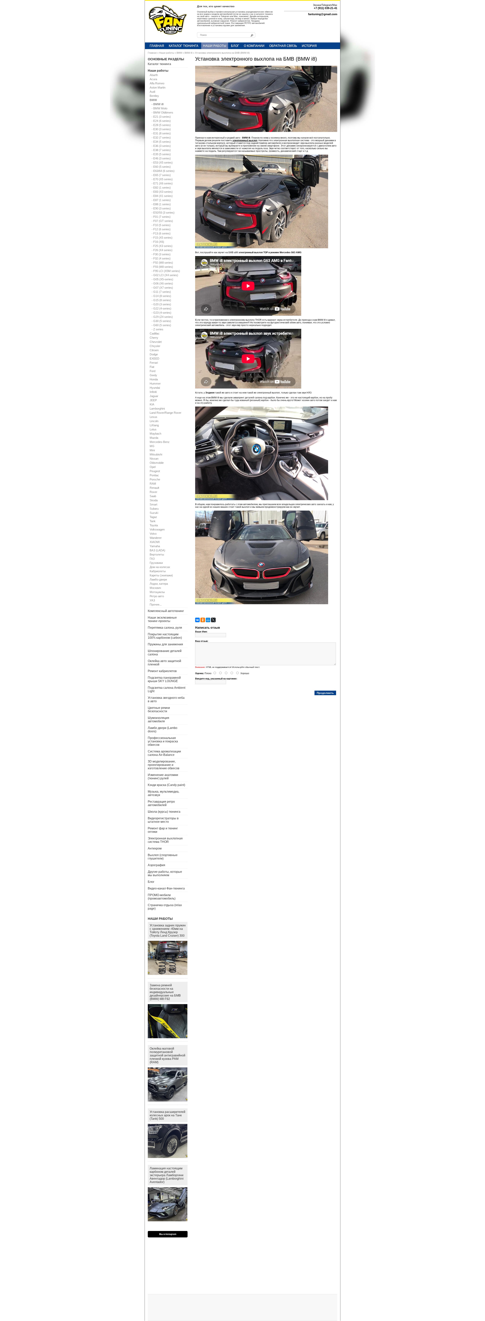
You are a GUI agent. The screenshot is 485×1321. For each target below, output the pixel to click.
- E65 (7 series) (161, 175)
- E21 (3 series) (161, 116)
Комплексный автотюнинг (166, 611)
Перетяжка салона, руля (165, 627)
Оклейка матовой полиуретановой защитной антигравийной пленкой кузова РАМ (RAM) (167, 1055)
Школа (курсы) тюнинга (164, 811)
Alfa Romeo (157, 83)
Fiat (152, 366)
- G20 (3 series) (161, 304)
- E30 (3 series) (161, 129)
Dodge (154, 354)
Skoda (154, 500)
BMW (179, 53)
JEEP (153, 400)
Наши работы (214, 45)
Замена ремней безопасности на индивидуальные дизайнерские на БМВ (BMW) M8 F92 (165, 992)
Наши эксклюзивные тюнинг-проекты (162, 619)
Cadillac (155, 333)
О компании (254, 45)
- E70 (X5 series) (162, 179)
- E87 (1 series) (161, 200)
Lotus (153, 429)
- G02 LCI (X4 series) (165, 275)
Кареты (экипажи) (161, 575)
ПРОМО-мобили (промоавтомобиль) (161, 896)
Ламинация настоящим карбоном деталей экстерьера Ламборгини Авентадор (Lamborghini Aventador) (167, 1175)
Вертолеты (157, 554)
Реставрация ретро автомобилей (161, 803)
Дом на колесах (160, 567)
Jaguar (154, 396)
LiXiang (154, 425)
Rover (153, 492)
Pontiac (154, 475)
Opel (153, 467)
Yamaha (155, 546)
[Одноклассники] (202, 620)
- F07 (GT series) (162, 221)
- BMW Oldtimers (162, 112)
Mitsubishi (156, 454)
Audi (152, 91)
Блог (235, 45)
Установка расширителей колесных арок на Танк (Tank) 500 (167, 1115)
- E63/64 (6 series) (163, 170)
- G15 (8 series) (161, 300)
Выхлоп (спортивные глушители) (163, 856)
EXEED (154, 358)
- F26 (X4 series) (162, 250)
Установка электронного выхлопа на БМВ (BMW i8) (222, 53)
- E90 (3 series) (161, 208)
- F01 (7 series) (161, 216)
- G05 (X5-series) (162, 279)
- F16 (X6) (158, 241)
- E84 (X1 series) (162, 195)
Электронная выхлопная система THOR (165, 840)
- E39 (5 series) (161, 154)
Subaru (154, 508)
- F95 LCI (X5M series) (166, 271)
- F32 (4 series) (161, 258)
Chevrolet (156, 341)
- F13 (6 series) (161, 233)
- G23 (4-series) (161, 312)
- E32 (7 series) (161, 137)
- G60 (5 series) (161, 325)
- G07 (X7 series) (162, 287)
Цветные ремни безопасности (159, 709)
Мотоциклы (157, 592)
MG (152, 446)
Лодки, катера (159, 583)
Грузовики (156, 562)
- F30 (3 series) (161, 254)
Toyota (154, 525)
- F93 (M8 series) (162, 266)
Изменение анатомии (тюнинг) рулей (163, 776)
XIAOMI (155, 542)
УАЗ (152, 600)
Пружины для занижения (165, 644)
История (309, 45)
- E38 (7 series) (161, 150)
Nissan (154, 458)
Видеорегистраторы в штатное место (163, 820)
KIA (152, 404)
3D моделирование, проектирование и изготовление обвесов (163, 765)
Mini (152, 450)
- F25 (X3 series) (162, 246)
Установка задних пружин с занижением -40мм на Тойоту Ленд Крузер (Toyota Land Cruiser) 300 (168, 930)
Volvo (153, 533)
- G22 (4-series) (161, 308)
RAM (153, 483)
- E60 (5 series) (161, 166)
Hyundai (155, 387)
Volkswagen (157, 529)
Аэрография (156, 865)
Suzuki (154, 512)
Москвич (155, 587)
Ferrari (154, 362)
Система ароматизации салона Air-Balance (164, 753)
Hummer (155, 383)
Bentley (154, 95)
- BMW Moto (159, 108)
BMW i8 (188, 53)
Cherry (154, 337)
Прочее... (156, 604)
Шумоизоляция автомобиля (158, 719)
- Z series (157, 329)
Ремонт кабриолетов (162, 671)
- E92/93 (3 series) (163, 212)
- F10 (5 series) (161, 225)
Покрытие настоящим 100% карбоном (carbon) (165, 636)
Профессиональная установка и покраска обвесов (163, 741)
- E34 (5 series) (161, 141)
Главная (157, 45)
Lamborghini (157, 408)
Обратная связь (283, 45)
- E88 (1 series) (161, 204)
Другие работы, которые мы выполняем (165, 873)
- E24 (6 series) (161, 120)
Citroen (154, 350)
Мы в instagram (167, 1234)
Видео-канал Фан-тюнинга (166, 888)
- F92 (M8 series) (162, 262)
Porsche (155, 479)
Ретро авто (157, 596)
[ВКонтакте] (197, 620)
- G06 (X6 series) (162, 283)
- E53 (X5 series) (162, 162)
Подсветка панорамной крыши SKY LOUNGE (164, 679)
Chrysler (155, 346)
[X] (213, 620)
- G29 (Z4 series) (162, 316)
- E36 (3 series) (161, 145)
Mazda (154, 437)
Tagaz (153, 517)
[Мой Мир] (208, 620)
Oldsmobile (157, 462)
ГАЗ (152, 558)
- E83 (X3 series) (162, 191)
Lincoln (154, 421)
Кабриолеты (158, 571)
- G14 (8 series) (161, 296)
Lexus (153, 416)
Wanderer (156, 537)
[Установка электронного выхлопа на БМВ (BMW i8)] (268, 131)
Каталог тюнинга (183, 45)
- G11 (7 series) (161, 291)
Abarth (154, 75)
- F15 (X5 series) (162, 237)
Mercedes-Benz (160, 441)
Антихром (155, 848)
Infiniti (153, 391)
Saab (153, 496)
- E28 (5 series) (161, 125)
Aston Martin (157, 87)
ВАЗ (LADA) (157, 550)
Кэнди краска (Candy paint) (166, 785)
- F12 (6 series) (161, 229)
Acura (153, 79)
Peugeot (155, 471)
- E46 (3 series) (161, 158)
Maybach (155, 433)
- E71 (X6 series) (162, 183)
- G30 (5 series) (161, 321)
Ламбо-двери (158, 579)
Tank (153, 521)
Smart (153, 504)
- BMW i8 (157, 104)
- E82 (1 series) (161, 187)
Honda (154, 379)
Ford (152, 371)
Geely (153, 375)
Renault (154, 487)
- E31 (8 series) (161, 133)
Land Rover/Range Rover (165, 412)
